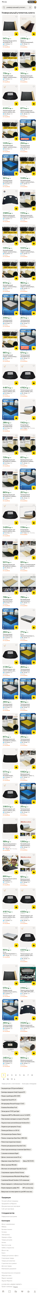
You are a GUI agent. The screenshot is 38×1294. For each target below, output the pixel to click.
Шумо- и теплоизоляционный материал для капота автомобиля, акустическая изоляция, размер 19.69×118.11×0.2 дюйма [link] (27, 41)
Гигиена (4, 1232)
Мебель (4, 1227)
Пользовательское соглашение (11, 1273)
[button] (35, 7)
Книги (3, 1253)
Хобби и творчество (8, 1247)
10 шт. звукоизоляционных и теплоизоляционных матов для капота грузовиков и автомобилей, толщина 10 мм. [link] (10, 952)
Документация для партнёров (11, 1206)
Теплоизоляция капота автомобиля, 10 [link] (10, 41)
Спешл (9, 1291)
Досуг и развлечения (8, 1224)
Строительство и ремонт (9, 1263)
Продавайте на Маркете (9, 1203)
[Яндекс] (15, 1287)
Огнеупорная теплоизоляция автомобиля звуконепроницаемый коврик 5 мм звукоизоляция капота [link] (27, 425)
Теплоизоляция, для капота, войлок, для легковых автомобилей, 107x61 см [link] (10, 111)
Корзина (28, 1291)
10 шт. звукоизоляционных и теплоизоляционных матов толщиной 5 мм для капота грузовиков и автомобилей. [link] (27, 635)
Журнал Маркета (7, 1281)
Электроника (6, 1234)
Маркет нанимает (7, 1278)
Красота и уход (6, 1245)
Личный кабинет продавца (10, 1201)
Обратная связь (6, 1275)
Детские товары (7, 1266)
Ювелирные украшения (9, 1268)
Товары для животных (8, 1261)
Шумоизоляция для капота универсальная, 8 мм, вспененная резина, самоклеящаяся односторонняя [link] (27, 111)
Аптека (4, 1242)
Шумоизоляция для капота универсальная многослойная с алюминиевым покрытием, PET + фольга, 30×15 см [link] (27, 1025)
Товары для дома (7, 1240)
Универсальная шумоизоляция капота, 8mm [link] (10, 991)
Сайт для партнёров (8, 1209)
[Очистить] (30, 7)
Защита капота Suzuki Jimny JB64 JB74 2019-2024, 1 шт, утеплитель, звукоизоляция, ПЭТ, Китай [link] (27, 991)
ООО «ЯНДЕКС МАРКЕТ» (14, 1284)
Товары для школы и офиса (10, 1255)
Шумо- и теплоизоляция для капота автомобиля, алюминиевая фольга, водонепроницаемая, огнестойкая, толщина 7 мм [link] (27, 565)
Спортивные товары (8, 1258)
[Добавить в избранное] (16, 17)
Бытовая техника (7, 1229)
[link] (12, 1088)
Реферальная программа (9, 1216)
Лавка (16, 1291)
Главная (3, 1291)
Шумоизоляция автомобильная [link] (7, 1060)
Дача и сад (5, 1250)
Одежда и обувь (7, 1237)
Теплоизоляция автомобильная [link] (25, 146)
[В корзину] (16, 34)
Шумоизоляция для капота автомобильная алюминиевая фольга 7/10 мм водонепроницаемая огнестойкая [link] (27, 1060)
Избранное (22, 1291)
